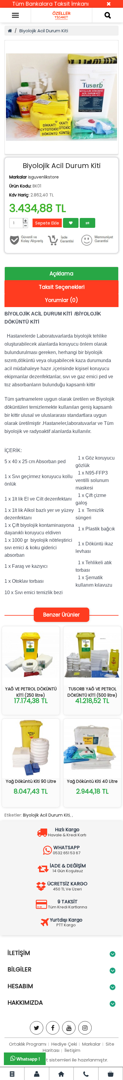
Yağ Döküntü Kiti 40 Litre (92, 781)
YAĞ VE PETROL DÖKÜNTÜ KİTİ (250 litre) (31, 692)
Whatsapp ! (27, 1058)
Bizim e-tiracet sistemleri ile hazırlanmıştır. (61, 1060)
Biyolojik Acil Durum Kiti (43, 31)
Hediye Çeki (64, 1044)
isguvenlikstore (43, 177)
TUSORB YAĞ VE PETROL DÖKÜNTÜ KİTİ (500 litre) (92, 692)
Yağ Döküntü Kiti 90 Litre (31, 781)
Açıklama (61, 273)
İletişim (72, 1050)
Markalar (91, 1044)
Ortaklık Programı (27, 1044)
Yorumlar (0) (61, 300)
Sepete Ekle (47, 223)
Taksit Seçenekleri (61, 287)
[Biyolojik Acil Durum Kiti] (61, 97)
